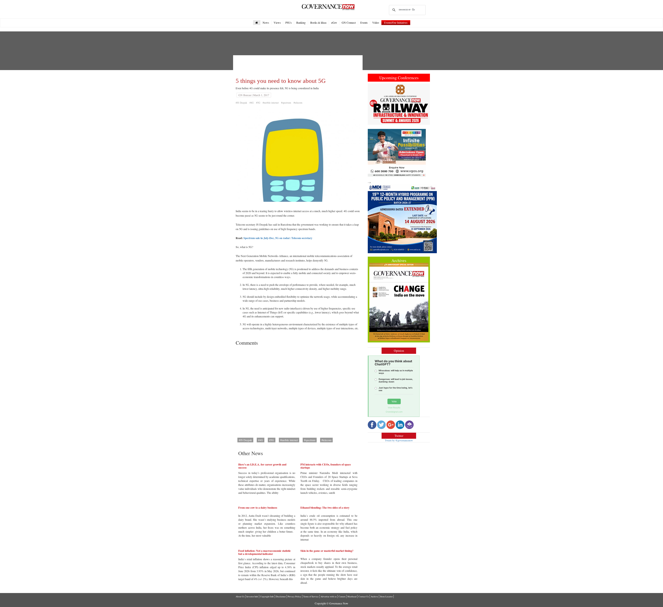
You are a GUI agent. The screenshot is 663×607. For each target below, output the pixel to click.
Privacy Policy (294, 596)
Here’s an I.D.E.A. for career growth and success (262, 465)
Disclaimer (281, 596)
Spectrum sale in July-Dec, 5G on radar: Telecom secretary (277, 238)
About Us (240, 596)
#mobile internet (271, 102)
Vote (394, 401)
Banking (301, 22)
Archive (374, 596)
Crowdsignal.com (394, 411)
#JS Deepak (241, 102)
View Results (394, 407)
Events (364, 22)
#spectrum (286, 102)
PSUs (288, 22)
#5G (258, 102)
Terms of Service (311, 596)
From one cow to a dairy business (257, 507)
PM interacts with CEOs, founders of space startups (325, 465)
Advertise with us (328, 596)
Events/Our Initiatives (395, 22)
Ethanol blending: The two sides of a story (324, 507)
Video (375, 22)
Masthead (352, 596)
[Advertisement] (298, 65)
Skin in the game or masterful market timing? (326, 551)
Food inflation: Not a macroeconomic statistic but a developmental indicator (264, 552)
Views (277, 22)
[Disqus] (298, 390)
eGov (334, 22)
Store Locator (386, 596)
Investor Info (252, 596)
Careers (342, 596)
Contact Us (363, 596)
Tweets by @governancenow (399, 440)
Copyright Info (267, 596)
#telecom (298, 102)
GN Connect (349, 22)
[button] (372, 104)
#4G (251, 102)
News (266, 22)
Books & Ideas (318, 22)
